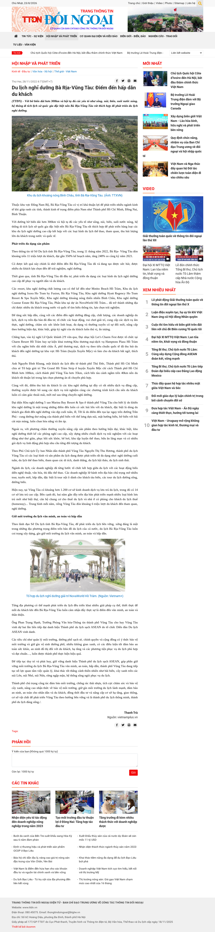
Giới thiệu (148, 3)
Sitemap (179, 3)
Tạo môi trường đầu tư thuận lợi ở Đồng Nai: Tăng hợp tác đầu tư (74, 822)
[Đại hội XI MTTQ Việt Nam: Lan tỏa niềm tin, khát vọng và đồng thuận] (156, 253)
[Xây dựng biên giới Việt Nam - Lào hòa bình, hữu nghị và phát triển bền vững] (155, 121)
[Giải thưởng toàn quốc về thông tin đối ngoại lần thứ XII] (173, 214)
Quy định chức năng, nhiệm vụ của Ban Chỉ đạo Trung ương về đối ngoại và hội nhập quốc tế (172, 147)
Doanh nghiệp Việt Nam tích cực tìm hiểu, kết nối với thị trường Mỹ (108, 870)
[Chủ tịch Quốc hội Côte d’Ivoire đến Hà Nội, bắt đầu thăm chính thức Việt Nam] (155, 78)
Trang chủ (134, 3)
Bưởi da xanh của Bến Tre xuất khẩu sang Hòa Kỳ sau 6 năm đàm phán (42, 837)
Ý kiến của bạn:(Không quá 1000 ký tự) (35, 751)
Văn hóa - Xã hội (42, 71)
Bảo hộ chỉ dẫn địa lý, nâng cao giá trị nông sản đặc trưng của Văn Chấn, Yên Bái (41, 859)
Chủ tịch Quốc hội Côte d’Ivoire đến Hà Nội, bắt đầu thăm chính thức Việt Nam (54, 52)
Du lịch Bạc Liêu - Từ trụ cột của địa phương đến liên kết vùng (41, 881)
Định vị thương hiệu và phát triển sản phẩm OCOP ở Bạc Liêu (39, 848)
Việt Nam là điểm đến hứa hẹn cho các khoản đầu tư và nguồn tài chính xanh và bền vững (40, 870)
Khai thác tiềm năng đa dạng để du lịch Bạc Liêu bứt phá (107, 859)
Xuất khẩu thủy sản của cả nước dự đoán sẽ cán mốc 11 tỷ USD (107, 837)
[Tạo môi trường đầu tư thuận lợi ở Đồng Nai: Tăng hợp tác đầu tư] (74, 802)
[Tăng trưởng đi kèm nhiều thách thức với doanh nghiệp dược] (118, 802)
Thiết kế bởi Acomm (23, 926)
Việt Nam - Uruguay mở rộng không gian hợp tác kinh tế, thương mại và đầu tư (175, 425)
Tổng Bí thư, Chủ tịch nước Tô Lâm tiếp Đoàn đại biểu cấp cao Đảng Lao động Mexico (177, 371)
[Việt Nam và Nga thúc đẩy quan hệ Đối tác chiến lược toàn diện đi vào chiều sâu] (155, 169)
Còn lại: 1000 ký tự (23, 771)
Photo (168, 3)
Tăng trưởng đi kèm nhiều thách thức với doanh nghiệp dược (118, 822)
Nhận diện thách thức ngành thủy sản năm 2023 (107, 846)
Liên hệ (191, 3)
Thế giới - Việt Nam (65, 71)
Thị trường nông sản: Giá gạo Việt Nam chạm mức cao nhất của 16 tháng (106, 881)
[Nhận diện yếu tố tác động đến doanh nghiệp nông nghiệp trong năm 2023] (31, 802)
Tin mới (16, 53)
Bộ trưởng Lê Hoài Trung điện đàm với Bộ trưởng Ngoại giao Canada (144, 52)
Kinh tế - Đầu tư (21, 71)
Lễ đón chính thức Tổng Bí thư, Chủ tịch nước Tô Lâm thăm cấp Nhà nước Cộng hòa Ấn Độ (189, 273)
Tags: (15, 731)
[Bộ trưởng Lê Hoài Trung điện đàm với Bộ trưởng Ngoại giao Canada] (155, 100)
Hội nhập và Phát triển (36, 63)
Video (159, 3)
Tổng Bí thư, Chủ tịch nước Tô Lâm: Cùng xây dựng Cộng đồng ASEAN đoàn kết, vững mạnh (175, 354)
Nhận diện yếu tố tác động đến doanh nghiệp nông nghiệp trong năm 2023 (29, 822)
